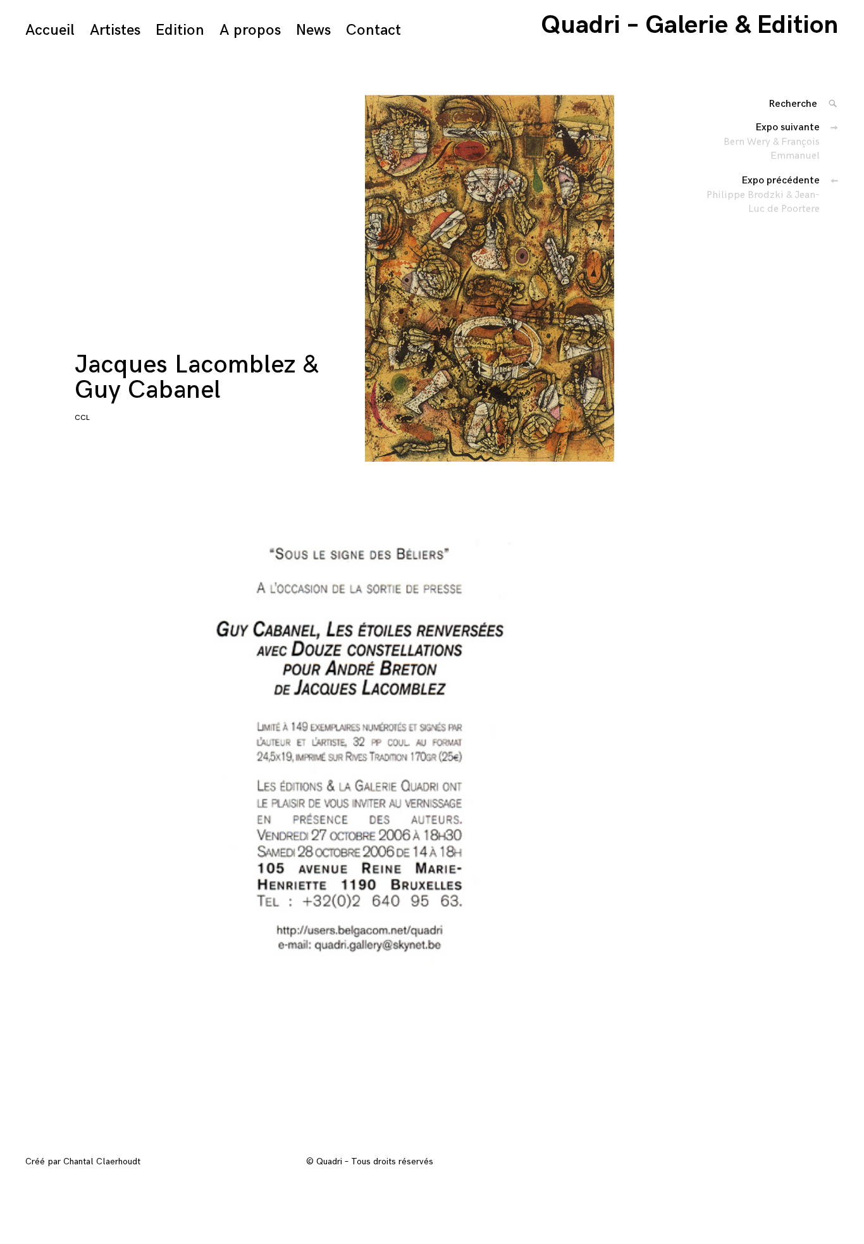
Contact (373, 30)
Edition (180, 30)
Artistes (115, 30)
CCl (82, 417)
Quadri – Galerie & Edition (690, 25)
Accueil (50, 30)
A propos (250, 30)
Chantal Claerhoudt (101, 1161)
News (313, 30)
